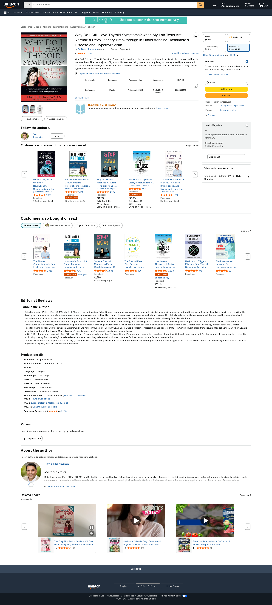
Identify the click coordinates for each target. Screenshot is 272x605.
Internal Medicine (60, 27)
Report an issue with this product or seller (99, 73)
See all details (82, 97)
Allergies (75, 274)
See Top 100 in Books (74, 395)
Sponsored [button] (25, 499)
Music (96, 12)
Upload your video (32, 438)
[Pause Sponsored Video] (91, 527)
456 (140, 270)
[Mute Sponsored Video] (91, 533)
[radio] (214, 38)
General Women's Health (44, 406)
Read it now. (162, 108)
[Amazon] (11, 5)
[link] (46, 184)
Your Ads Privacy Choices (170, 596)
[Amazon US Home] (94, 587)
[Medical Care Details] (57, 12)
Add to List (214, 157)
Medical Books (34, 27)
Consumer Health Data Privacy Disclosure (139, 596)
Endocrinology (162, 276)
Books (23, 27)
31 (230, 270)
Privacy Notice (113, 596)
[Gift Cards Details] (71, 12)
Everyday (119, 12)
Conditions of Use (96, 596)
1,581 (110, 270)
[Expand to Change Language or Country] (132, 586)
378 (200, 270)
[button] (6, 12)
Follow (57, 136)
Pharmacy (107, 12)
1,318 (49, 270)
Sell (76, 12)
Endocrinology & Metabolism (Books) (49, 403)
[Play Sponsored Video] (136, 520)
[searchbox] (114, 5)
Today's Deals (33, 12)
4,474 (80, 270)
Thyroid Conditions (40, 398)
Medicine (47, 27)
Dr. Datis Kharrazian (88, 49)
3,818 (171, 270)
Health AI (18, 12)
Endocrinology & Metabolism (82, 27)
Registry (86, 12)
